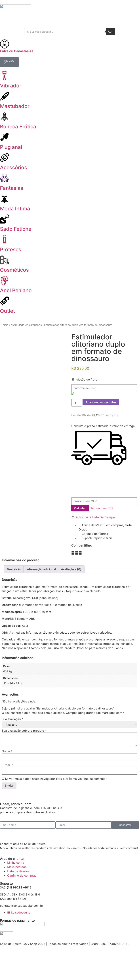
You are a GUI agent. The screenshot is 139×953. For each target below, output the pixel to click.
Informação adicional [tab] (41, 569)
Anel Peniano (16, 290)
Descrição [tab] (14, 569)
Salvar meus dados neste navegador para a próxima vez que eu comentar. (56, 778)
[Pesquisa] (110, 31)
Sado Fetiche (15, 229)
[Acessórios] (4, 157)
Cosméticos (14, 270)
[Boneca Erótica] (4, 116)
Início (5, 325)
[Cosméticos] (4, 259)
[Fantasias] (4, 178)
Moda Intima (15, 208)
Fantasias (11, 188)
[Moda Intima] (4, 198)
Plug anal (11, 147)
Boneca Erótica (18, 126)
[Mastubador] (4, 96)
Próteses (10, 249)
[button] (93, 517)
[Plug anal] (4, 137)
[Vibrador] (4, 75)
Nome (7, 751)
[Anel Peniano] (4, 280)
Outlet (7, 311)
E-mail (7, 765)
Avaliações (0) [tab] (71, 569)
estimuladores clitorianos (26, 325)
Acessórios (13, 167)
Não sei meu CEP (101, 508)
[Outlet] (4, 301)
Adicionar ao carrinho (100, 402)
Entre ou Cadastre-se (16, 51)
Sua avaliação (12, 719)
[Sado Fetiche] (4, 219)
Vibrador (10, 86)
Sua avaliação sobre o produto (24, 730)
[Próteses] (4, 239)
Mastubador (15, 106)
